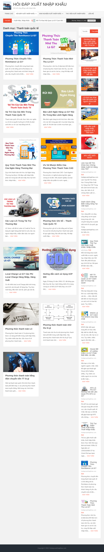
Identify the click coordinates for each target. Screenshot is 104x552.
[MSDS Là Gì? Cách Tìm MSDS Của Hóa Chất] (84, 313)
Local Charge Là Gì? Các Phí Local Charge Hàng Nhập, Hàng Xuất (20, 277)
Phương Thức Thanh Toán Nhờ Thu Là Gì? (89, 504)
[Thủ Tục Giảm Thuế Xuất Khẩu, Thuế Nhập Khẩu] (84, 424)
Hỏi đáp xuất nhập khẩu (40, 4)
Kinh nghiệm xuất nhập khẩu (50, 13)
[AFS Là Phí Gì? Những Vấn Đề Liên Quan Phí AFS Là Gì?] (84, 388)
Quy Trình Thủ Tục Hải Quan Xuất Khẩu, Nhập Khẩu (89, 244)
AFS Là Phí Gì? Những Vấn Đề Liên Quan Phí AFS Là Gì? (89, 392)
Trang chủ (9, 13)
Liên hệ (91, 13)
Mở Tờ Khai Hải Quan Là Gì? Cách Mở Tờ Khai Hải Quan (43, 20)
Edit (82, 174)
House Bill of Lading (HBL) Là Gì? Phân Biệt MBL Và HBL (89, 352)
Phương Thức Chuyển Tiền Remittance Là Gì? (89, 465)
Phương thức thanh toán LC (18, 329)
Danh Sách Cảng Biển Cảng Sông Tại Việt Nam (89, 204)
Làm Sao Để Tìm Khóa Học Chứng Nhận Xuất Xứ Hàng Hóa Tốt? (89, 166)
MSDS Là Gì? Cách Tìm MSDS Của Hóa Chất (89, 316)
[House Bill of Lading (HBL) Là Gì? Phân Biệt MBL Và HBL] (84, 350)
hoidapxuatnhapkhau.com (88, 172)
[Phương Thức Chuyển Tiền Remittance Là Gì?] (84, 463)
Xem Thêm (29, 74)
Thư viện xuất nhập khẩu (75, 13)
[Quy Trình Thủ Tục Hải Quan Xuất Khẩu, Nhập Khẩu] (84, 242)
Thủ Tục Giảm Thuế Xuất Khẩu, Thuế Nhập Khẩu (89, 426)
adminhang (84, 250)
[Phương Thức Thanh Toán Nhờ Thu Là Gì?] (84, 502)
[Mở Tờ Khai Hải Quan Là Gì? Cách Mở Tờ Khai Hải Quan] (20, 20)
